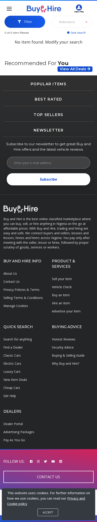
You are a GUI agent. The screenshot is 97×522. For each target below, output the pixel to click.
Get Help (9, 396)
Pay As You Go (14, 440)
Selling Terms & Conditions (23, 298)
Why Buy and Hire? (65, 363)
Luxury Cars (12, 371)
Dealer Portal (13, 424)
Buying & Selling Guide (68, 355)
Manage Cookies (15, 306)
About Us (10, 273)
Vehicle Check (62, 287)
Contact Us (11, 281)
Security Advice (63, 347)
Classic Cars (12, 355)
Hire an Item (61, 303)
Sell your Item (62, 279)
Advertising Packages (18, 432)
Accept (48, 512)
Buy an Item (61, 295)
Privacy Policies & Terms (21, 289)
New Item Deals (15, 379)
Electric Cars (12, 363)
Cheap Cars (11, 388)
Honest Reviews (63, 339)
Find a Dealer (13, 347)
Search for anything (17, 339)
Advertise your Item (66, 311)
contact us (48, 476)
